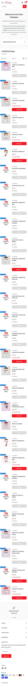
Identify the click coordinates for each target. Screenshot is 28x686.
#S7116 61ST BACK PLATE (18, 185)
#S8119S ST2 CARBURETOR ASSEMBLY (18, 477)
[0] (25, 2)
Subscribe (6, 656)
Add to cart (19, 109)
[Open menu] (2, 2)
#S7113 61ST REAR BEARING (18, 168)
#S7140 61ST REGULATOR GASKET (18, 370)
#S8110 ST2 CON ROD (17, 423)
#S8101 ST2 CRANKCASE (18, 388)
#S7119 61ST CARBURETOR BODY (18, 203)
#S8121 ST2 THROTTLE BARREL (17, 496)
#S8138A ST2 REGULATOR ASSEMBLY (18, 571)
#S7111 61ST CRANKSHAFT (18, 151)
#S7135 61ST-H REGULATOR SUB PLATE (18, 315)
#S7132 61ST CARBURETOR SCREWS (18, 259)
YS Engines (14, 62)
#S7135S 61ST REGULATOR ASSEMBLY (18, 334)
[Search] (25, 6)
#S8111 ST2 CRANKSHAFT (18, 440)
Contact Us (14, 613)
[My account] (22, 2)
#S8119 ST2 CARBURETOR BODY (18, 458)
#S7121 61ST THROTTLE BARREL (17, 240)
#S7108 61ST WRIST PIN (18, 117)
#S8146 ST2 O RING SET (18, 589)
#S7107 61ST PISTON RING (18, 100)
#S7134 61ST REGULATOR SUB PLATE (18, 297)
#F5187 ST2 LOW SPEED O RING (18, 65)
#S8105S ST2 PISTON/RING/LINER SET (18, 406)
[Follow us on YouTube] (5, 668)
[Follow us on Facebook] (2, 668)
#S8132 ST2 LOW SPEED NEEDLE (18, 533)
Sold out (19, 75)
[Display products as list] (23, 58)
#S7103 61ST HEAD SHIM (18, 83)
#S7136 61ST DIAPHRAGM (18, 352)
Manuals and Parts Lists (9, 42)
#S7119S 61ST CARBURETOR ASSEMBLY (18, 222)
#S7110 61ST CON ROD (17, 134)
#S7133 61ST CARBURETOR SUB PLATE (18, 278)
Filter (5, 58)
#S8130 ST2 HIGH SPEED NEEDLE (18, 514)
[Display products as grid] (26, 58)
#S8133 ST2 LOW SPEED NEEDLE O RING (18, 552)
